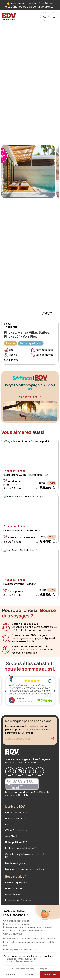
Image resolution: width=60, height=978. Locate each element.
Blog (7, 824)
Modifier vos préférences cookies (24, 869)
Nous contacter (14, 888)
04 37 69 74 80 (20, 781)
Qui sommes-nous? (17, 812)
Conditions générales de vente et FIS (24, 855)
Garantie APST (13, 894)
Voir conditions (28, 396)
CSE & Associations (16, 830)
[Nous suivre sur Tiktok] (29, 771)
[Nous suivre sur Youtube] (39, 771)
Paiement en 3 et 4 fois (19, 900)
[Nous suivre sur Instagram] (19, 771)
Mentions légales (15, 863)
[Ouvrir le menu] (54, 16)
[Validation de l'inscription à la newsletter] (54, 739)
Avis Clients (11, 836)
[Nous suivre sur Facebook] (9, 771)
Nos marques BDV (15, 818)
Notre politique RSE (16, 842)
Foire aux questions (16, 882)
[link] (44, 16)
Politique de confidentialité (20, 848)
